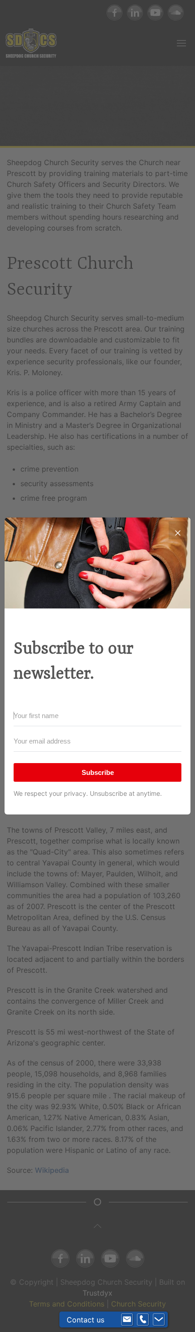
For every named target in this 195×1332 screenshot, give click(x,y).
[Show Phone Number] (143, 1319)
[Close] (178, 530)
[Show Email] (127, 1319)
